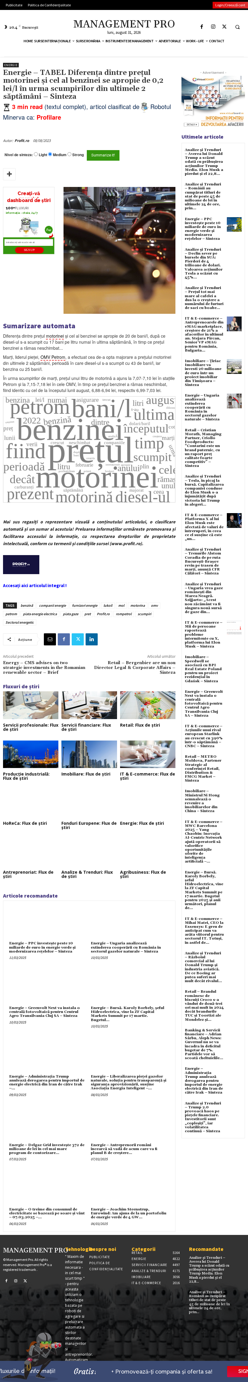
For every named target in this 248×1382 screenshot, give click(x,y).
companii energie (52, 605)
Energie (11, 65)
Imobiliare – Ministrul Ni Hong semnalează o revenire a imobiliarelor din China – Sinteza (202, 801)
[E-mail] (50, 639)
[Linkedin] (92, 639)
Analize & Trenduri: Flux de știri (87, 874)
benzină (27, 605)
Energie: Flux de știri (142, 823)
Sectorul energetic (19, 622)
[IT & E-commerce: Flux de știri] (147, 754)
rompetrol (124, 614)
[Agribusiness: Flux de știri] (147, 852)
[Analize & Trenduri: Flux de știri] (89, 852)
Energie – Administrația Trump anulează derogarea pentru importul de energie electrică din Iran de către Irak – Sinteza (204, 1080)
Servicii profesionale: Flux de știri (30, 727)
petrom (11, 614)
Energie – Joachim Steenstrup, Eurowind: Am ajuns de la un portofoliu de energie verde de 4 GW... (128, 1213)
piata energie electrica (40, 614)
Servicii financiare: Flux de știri (86, 727)
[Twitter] (224, 27)
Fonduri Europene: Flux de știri (89, 825)
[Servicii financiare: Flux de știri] (89, 705)
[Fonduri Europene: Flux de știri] (89, 803)
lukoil (107, 605)
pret (87, 614)
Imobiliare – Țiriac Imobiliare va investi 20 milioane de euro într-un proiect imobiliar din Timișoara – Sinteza (203, 373)
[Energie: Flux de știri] (147, 803)
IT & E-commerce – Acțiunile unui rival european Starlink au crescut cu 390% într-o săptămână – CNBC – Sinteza (204, 736)
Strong (78, 154)
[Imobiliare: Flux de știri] (89, 754)
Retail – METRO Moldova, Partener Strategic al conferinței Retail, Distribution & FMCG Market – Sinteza (203, 768)
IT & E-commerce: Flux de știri (147, 776)
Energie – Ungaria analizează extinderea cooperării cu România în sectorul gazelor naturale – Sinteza (126, 947)
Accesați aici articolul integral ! (35, 585)
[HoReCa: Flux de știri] (30, 803)
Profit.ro (22, 140)
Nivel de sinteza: (19, 154)
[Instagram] (213, 27)
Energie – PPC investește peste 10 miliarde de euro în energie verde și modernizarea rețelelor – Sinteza (42, 947)
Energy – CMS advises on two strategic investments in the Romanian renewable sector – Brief (44, 668)
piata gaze (70, 614)
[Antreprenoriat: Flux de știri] (30, 852)
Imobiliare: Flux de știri (85, 774)
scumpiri (144, 614)
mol (121, 605)
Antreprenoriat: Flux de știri (28, 874)
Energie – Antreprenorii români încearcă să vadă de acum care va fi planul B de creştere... (124, 1149)
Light (43, 154)
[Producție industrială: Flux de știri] (30, 754)
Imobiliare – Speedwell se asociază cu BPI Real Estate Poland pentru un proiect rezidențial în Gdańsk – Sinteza (203, 669)
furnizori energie (84, 605)
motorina (137, 605)
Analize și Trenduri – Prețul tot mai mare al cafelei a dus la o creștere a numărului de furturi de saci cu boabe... (204, 298)
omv (154, 605)
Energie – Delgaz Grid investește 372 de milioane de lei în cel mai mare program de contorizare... (46, 1149)
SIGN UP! (29, 250)
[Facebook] (202, 27)
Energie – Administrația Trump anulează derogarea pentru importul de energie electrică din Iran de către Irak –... (46, 1082)
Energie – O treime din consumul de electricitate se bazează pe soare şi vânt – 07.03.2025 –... (47, 1213)
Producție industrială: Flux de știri (26, 776)
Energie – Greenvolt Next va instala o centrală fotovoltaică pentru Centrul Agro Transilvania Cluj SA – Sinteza (44, 1012)
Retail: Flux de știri (140, 725)
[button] (237, 26)
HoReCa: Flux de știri (25, 823)
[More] (9, 174)
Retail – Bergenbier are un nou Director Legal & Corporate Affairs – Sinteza (134, 668)
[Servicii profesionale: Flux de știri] (30, 705)
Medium (60, 154)
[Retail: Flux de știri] (147, 705)
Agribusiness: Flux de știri (143, 874)
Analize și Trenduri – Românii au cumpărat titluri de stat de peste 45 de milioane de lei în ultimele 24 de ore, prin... (203, 196)
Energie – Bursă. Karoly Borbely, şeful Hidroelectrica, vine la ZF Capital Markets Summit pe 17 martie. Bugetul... (127, 1014)
